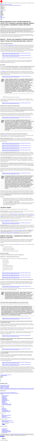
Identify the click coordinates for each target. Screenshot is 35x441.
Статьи (1, 19)
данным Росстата (3, 71)
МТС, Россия (14, 392)
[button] (1, 15)
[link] (1, 13)
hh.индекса (5, 135)
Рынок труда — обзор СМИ (4, 387)
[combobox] (4, 438)
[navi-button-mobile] (1, 18)
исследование (17, 244)
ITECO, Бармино (16, 393)
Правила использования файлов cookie (15, 5)
